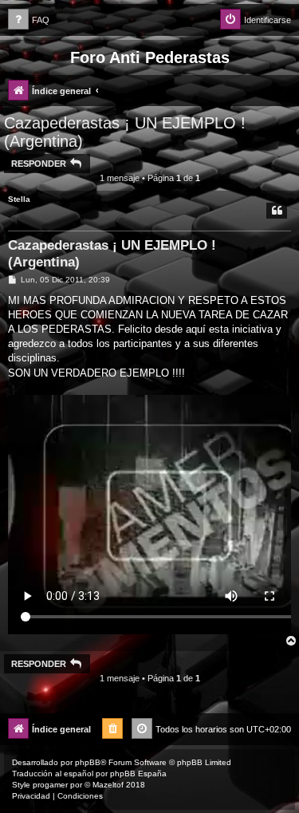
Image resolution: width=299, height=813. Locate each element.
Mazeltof (108, 784)
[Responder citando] (276, 211)
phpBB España (138, 773)
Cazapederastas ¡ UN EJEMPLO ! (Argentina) (125, 132)
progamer (50, 784)
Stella (19, 199)
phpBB (87, 762)
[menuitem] (28, 20)
